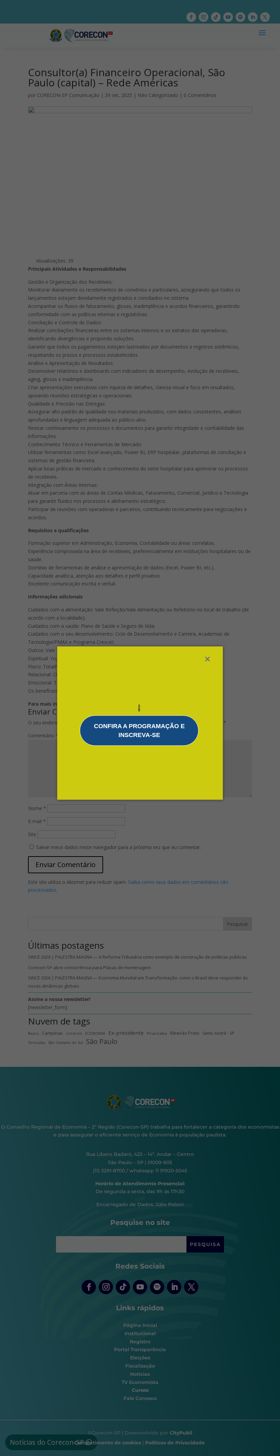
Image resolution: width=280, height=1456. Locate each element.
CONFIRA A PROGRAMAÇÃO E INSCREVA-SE (139, 730)
